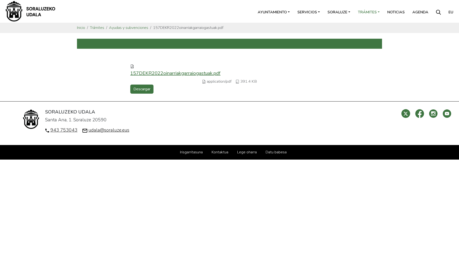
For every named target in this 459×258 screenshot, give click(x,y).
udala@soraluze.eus (108, 130)
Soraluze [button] (337, 12)
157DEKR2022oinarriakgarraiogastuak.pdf (175, 73)
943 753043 (63, 130)
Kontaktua (220, 152)
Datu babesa (276, 152)
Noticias (396, 12)
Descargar (141, 89)
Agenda (420, 12)
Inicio (81, 27)
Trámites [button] (367, 12)
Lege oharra (247, 152)
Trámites (97, 27)
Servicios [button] (307, 12)
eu (450, 12)
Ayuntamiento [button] (272, 12)
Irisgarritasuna (191, 152)
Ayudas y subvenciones (128, 27)
